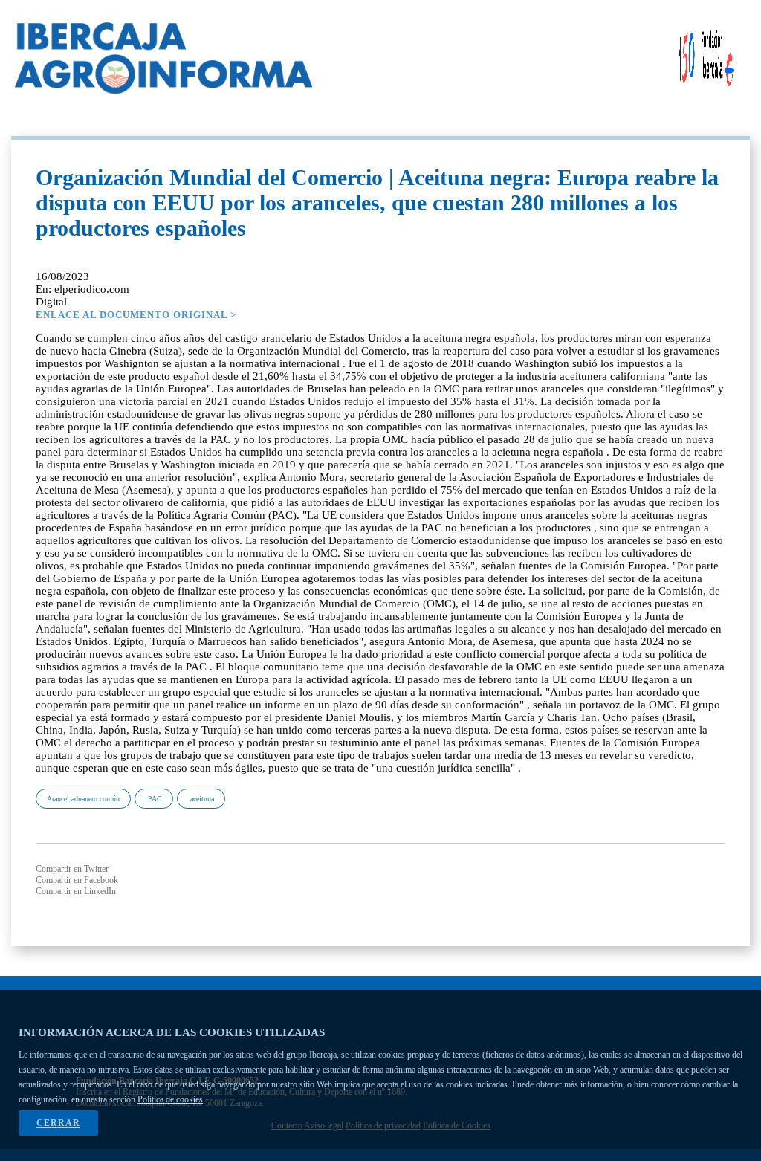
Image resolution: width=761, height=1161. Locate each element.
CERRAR (58, 1123)
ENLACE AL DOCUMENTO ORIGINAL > (136, 314)
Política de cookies (170, 1099)
